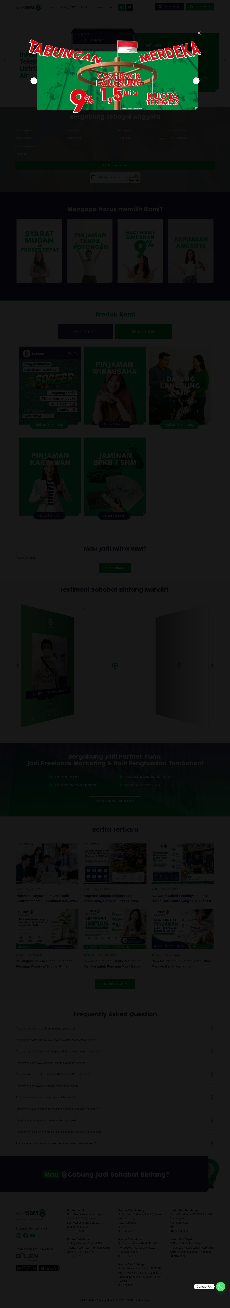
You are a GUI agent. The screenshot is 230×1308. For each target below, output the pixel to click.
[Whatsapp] (220, 1286)
